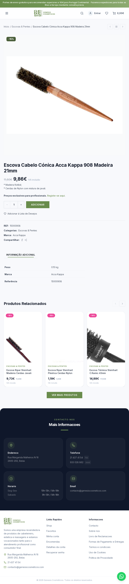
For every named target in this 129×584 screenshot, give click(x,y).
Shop (49, 525)
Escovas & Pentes (21, 26)
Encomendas (53, 541)
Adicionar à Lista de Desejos (22, 213)
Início (6, 26)
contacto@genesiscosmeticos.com (26, 567)
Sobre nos (94, 531)
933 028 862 (80, 462)
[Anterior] (115, 303)
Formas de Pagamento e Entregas (106, 541)
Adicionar (37, 204)
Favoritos (51, 531)
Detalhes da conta (55, 547)
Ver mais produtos (64, 395)
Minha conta (52, 536)
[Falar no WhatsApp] (121, 576)
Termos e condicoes (99, 547)
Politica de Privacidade (101, 557)
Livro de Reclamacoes (100, 536)
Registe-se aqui (56, 195)
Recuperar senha (55, 552)
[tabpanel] (64, 274)
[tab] (20, 254)
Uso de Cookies (97, 552)
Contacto (93, 525)
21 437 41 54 (79, 457)
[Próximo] (122, 303)
